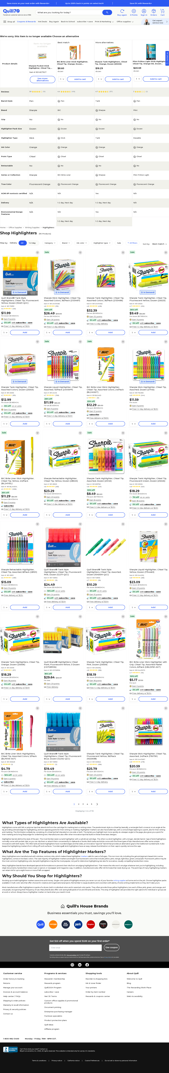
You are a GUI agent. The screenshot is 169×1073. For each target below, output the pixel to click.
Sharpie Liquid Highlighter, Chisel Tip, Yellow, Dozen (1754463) (149, 570)
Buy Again (54, 21)
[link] (37, 253)
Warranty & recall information (16, 1005)
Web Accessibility (134, 996)
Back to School (68, 21)
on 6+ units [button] (17, 775)
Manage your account (12, 987)
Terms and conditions (71, 955)
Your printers (91, 987)
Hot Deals (42, 21)
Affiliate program (51, 1029)
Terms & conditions (39, 1061)
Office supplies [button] (124, 21)
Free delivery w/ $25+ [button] (99, 418)
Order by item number (95, 992)
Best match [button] (158, 244)
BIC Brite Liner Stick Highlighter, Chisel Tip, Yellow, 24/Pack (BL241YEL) (17, 481)
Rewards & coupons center (98, 996)
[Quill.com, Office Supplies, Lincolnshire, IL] (10, 1050)
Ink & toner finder (93, 983)
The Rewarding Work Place (139, 987)
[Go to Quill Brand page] (40, 925)
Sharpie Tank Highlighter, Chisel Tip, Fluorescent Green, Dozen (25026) (148, 479)
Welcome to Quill (134, 979)
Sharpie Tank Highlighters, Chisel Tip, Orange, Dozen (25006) (111, 63)
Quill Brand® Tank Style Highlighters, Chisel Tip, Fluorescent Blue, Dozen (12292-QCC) (62, 756)
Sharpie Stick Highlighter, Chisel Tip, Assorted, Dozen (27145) (148, 388)
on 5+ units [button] (102, 591)
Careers (130, 992)
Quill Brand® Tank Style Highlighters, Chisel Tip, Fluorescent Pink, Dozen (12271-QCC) (62, 572)
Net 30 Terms (50, 996)
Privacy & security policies (14, 1009)
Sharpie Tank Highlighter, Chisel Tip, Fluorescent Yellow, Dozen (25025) (148, 299)
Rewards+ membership (54, 979)
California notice (73, 1061)
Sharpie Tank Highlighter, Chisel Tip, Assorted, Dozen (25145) (105, 479)
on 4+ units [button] (17, 406)
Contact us (8, 1014)
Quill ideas (48, 1025)
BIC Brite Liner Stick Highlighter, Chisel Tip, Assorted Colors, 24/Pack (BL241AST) (105, 389)
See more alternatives (43, 79)
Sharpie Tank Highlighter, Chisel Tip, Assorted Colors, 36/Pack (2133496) (105, 299)
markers (84, 856)
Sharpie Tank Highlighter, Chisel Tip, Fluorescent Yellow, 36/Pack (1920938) (105, 756)
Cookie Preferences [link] (92, 1061)
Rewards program (52, 983)
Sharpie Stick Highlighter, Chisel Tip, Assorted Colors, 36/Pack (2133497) (62, 299)
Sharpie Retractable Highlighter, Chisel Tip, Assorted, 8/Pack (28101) (19, 570)
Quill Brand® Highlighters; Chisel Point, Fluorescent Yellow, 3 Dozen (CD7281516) (62, 664)
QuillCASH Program (52, 987)
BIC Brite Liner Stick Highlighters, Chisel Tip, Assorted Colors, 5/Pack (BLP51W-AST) (19, 756)
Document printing (52, 1007)
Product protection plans (55, 1020)
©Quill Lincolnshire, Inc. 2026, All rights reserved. (37, 1051)
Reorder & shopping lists (96, 979)
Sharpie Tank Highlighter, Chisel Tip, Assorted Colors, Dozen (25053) (19, 388)
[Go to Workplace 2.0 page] (128, 925)
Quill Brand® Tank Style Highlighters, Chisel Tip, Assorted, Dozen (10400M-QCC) (104, 572)
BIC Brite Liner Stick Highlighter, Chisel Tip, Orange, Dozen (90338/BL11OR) (72, 64)
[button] (107, 12)
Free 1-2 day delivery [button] (56, 327)
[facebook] (87, 965)
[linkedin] (80, 965)
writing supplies (119, 880)
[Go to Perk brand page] (78, 925)
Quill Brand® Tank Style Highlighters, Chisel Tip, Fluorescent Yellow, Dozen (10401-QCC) (20, 300)
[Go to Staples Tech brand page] (103, 925)
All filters (133, 243)
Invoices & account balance (15, 992)
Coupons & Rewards (26, 21)
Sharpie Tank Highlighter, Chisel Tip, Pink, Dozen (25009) (105, 663)
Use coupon (111, 947)
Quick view (19, 288)
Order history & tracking (13, 979)
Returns (6, 983)
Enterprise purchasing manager (58, 1012)
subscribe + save (85, 21)
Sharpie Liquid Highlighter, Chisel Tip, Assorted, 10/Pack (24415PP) (63, 388)
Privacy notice (57, 1061)
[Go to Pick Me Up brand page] (65, 925)
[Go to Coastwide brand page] (53, 925)
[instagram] (72, 965)
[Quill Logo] (11, 11)
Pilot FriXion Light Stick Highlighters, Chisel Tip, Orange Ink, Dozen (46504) (151, 63)
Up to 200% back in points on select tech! (84, 3)
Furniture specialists (53, 1016)
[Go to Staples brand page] (90, 925)
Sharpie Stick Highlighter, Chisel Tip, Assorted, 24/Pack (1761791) (148, 754)
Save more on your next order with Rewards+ (28, 3)
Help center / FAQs (11, 996)
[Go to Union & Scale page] (116, 925)
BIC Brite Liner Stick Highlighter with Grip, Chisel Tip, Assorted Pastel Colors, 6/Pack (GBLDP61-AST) (148, 664)
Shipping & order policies (14, 1001)
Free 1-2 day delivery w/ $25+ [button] (17, 326)
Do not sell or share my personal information (121, 1061)
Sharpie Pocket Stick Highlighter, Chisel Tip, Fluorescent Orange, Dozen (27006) (40, 69)
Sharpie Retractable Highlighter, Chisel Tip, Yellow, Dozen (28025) (61, 479)
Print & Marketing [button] (103, 21)
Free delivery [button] (52, 687)
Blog (129, 983)
